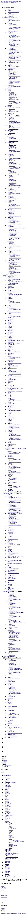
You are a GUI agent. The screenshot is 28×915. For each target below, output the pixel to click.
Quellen (2, 890)
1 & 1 (24, 913)
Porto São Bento (7, 775)
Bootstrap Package (17, 913)
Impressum (3, 887)
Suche (2, 902)
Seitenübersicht (4, 895)
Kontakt (2, 886)
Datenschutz (3, 888)
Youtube (2, 909)
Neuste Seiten (4, 897)
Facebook (3, 908)
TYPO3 (7, 913)
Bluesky (2, 910)
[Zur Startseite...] (9, 2)
